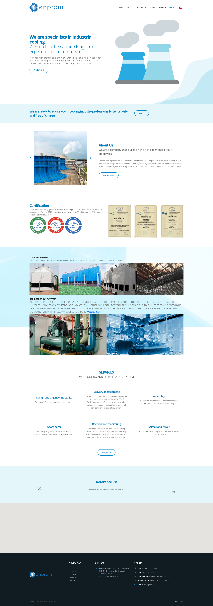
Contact (172, 8)
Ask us (141, 113)
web (181, 601)
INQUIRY (106, 452)
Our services (108, 175)
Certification (141, 8)
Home (121, 8)
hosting (176, 601)
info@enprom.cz (148, 585)
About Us (130, 8)
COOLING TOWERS (39, 257)
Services (152, 8)
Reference (162, 8)
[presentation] (31, 158)
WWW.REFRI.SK (93, 312)
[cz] (180, 7)
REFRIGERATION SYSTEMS (43, 299)
